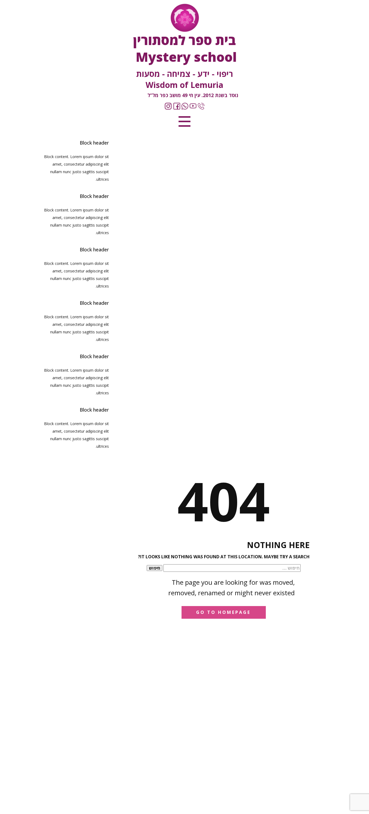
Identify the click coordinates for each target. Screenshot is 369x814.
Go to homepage (223, 612)
